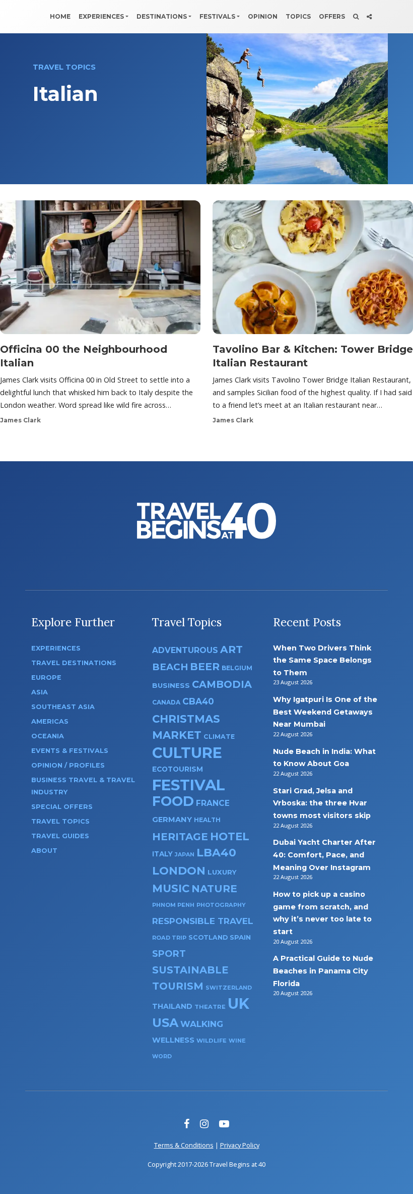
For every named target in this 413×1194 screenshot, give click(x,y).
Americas (49, 721)
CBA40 (198, 701)
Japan (184, 854)
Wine (237, 1040)
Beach (170, 667)
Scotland (208, 937)
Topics (298, 16)
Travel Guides (60, 836)
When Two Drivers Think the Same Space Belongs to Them (322, 660)
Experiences (101, 16)
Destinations (161, 16)
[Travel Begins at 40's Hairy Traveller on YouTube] (224, 1123)
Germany (172, 819)
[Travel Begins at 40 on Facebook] (186, 1123)
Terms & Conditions (184, 1145)
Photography (221, 904)
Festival (188, 785)
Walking (201, 1024)
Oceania (47, 736)
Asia (39, 692)
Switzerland (228, 987)
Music (170, 888)
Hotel (229, 836)
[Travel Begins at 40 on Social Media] (369, 16)
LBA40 (216, 852)
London (178, 871)
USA (165, 1022)
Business (171, 685)
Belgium (237, 668)
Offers (332, 16)
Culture (187, 753)
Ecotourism (177, 769)
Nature (214, 888)
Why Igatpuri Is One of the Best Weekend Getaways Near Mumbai (325, 712)
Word (162, 1056)
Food (173, 801)
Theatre (210, 1006)
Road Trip (169, 937)
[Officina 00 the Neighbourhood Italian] (100, 270)
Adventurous (185, 650)
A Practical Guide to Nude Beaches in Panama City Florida (323, 971)
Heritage (180, 836)
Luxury (222, 872)
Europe (46, 677)
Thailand (172, 1006)
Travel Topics (60, 821)
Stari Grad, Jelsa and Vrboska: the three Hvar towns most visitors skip (322, 803)
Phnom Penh (173, 904)
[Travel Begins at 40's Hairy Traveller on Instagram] (204, 1123)
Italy (162, 854)
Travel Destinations (73, 663)
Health (207, 820)
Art (231, 649)
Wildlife (211, 1040)
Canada (166, 702)
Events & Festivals (69, 750)
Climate (219, 736)
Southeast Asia (63, 707)
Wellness (173, 1040)
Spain (240, 937)
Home (60, 16)
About (44, 850)
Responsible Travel (202, 921)
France (213, 803)
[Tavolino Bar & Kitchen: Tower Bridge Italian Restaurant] (313, 270)
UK (238, 1003)
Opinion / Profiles (68, 765)
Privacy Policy (239, 1145)
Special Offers (62, 806)
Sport (169, 953)
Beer (205, 666)
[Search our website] (356, 16)
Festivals (217, 16)
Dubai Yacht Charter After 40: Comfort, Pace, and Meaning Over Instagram (324, 855)
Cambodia (222, 684)
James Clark (20, 420)
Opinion (263, 16)
